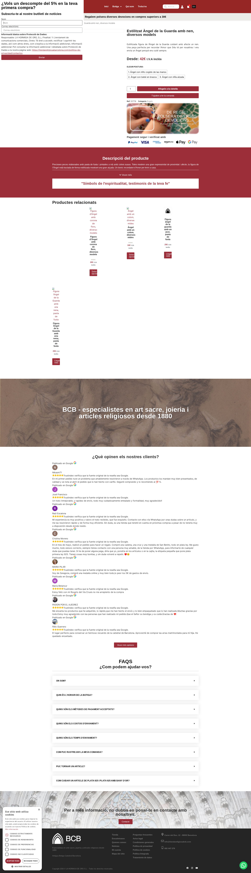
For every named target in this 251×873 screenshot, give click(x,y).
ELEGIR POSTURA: (135, 67)
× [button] (39, 810)
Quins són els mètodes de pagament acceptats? (85, 709)
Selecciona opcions (94, 272)
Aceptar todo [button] (13, 861)
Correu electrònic (10, 26)
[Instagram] (192, 868)
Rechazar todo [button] (31, 861)
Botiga (115, 6)
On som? (61, 681)
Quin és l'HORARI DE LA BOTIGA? (74, 695)
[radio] (147, 72)
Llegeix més (169, 255)
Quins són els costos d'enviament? (77, 723)
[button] (125, 175)
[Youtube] (197, 868)
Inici (106, 6)
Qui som (130, 6)
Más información (11, 829)
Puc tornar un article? (70, 766)
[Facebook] (188, 868)
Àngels (150, 101)
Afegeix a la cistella (168, 88)
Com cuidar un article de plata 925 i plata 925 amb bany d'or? (93, 781)
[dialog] (22, 838)
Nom (3, 19)
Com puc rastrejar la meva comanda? (79, 752)
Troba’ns (142, 6)
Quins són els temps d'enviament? (76, 738)
